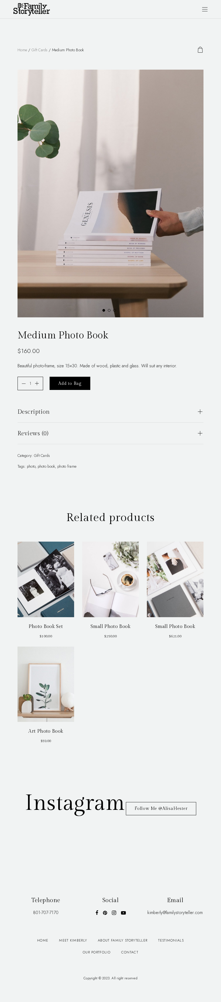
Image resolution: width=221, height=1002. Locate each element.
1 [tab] (105, 311)
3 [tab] (116, 311)
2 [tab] (110, 311)
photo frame (67, 466)
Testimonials (171, 940)
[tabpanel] (110, 193)
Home (22, 50)
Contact (129, 952)
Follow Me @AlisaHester (161, 808)
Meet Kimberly (73, 940)
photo (31, 466)
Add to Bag (70, 383)
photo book (46, 466)
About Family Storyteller (122, 940)
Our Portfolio (96, 952)
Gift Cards (40, 50)
